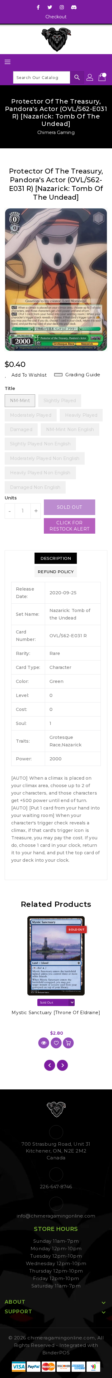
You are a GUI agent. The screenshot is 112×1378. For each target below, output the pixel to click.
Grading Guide (82, 375)
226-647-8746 (56, 1187)
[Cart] (102, 77)
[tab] (56, 558)
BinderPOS (56, 1353)
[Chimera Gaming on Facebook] (38, 7)
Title (10, 388)
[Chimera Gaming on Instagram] (62, 7)
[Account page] (90, 77)
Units (11, 498)
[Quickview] (43, 1042)
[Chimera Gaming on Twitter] (50, 7)
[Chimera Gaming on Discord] (73, 7)
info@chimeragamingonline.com (56, 1216)
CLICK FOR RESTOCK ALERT (69, 526)
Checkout (56, 17)
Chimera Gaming (55, 132)
